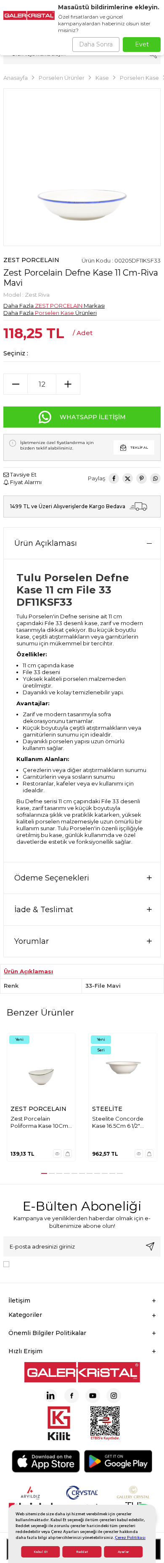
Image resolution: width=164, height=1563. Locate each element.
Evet (142, 44)
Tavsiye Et (23, 474)
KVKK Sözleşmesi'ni (42, 1263)
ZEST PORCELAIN (31, 260)
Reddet (82, 1552)
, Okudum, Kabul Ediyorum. (82, 1263)
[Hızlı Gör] (57, 1153)
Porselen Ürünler (62, 77)
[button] (44, 1173)
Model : (26, 294)
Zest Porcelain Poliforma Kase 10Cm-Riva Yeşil (40, 1122)
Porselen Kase (139, 77)
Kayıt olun (150, 1246)
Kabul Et (41, 1552)
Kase (102, 77)
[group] (82, 167)
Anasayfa (15, 77)
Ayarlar (123, 1552)
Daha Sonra (96, 44)
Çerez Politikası (130, 1537)
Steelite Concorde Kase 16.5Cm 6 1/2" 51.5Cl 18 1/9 (117, 1122)
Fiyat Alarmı (25, 482)
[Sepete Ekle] (67, 1153)
